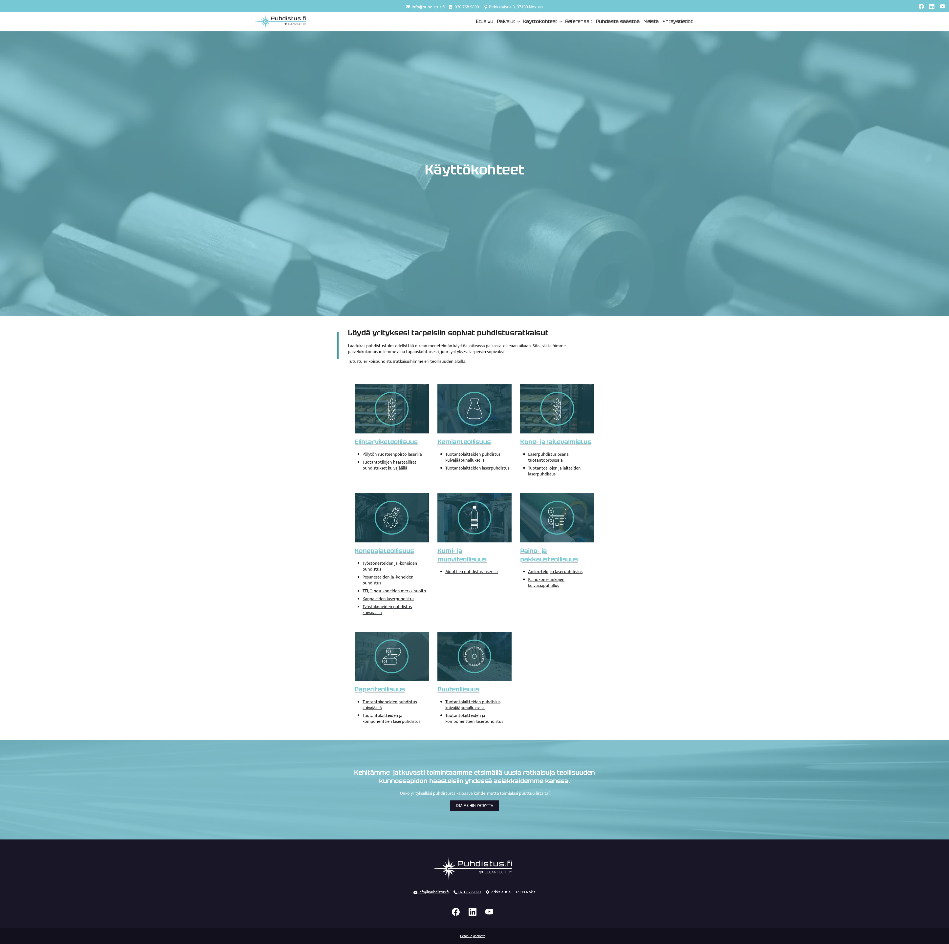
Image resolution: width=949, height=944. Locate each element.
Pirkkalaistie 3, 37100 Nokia (514, 7)
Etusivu (484, 21)
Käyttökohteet (540, 21)
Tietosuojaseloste (472, 936)
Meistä (651, 21)
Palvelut (506, 21)
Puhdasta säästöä (618, 21)
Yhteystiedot (678, 21)
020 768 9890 (467, 7)
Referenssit (578, 21)
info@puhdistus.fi (428, 7)
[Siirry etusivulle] (280, 21)
